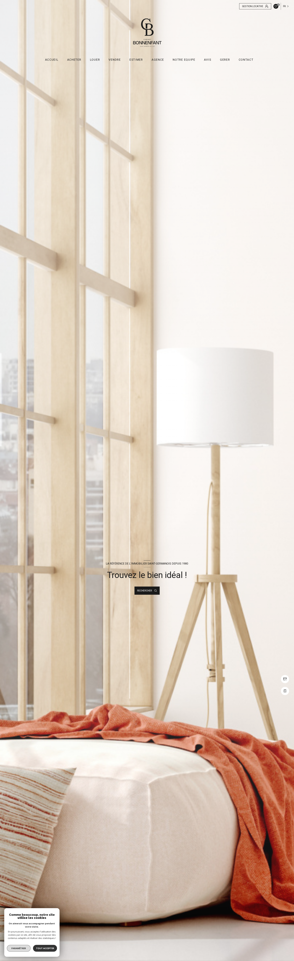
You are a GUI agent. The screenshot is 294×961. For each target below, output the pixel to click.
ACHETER (74, 59)
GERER (225, 59)
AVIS (207, 59)
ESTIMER (136, 59)
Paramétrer (19, 948)
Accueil (51, 59)
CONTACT (246, 59)
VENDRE (115, 59)
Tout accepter (45, 948)
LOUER (95, 59)
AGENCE (158, 59)
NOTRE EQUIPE (184, 59)
